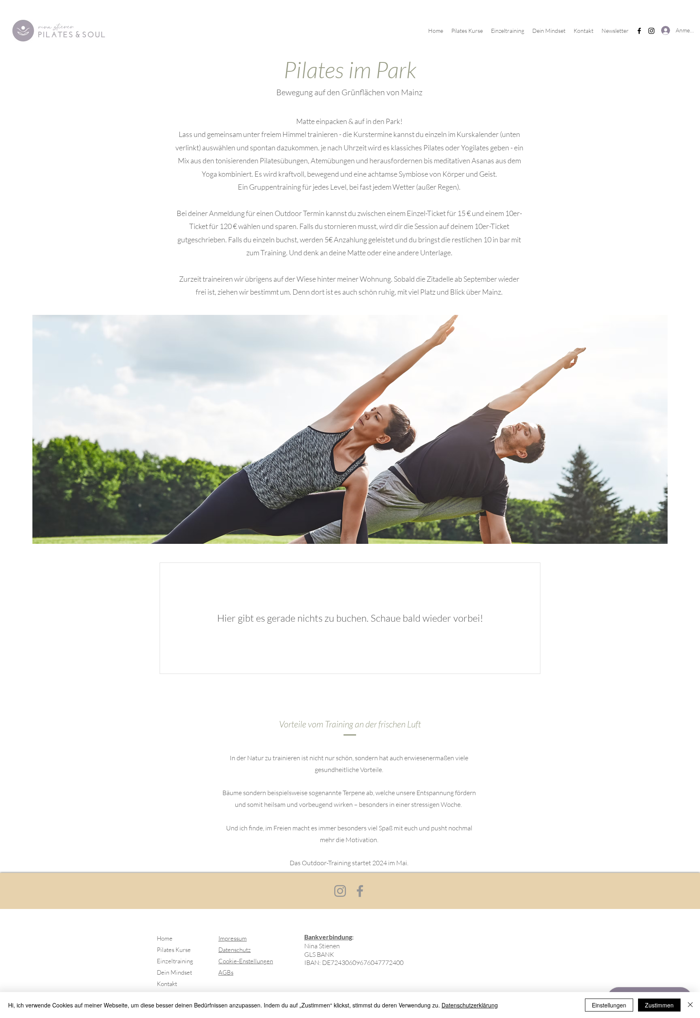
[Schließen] (690, 1005)
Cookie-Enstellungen (245, 961)
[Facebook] (639, 31)
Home (165, 938)
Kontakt (167, 984)
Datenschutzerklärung (470, 1005)
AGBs (225, 972)
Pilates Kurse (174, 950)
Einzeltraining (175, 961)
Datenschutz (234, 950)
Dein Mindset (174, 972)
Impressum (232, 938)
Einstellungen (609, 1005)
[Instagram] (651, 31)
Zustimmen (659, 1005)
